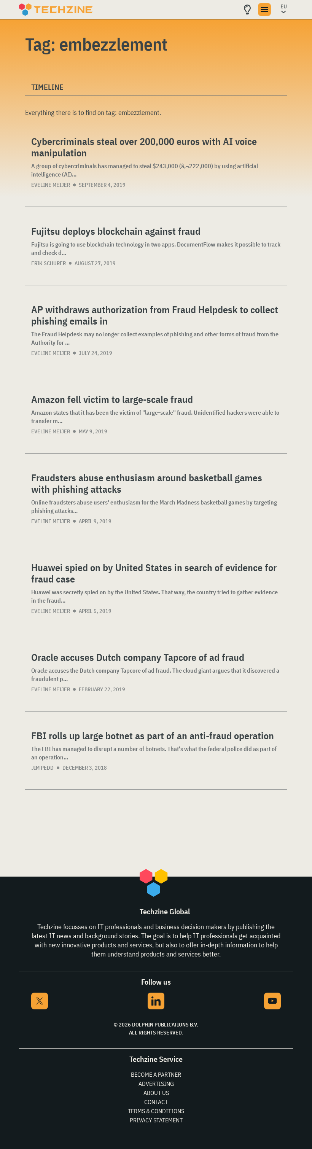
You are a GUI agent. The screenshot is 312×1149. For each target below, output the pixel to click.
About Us (156, 1092)
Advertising (156, 1083)
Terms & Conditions (156, 1111)
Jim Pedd (42, 767)
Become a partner (156, 1074)
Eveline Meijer (50, 184)
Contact (156, 1102)
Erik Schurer (48, 263)
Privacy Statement (156, 1120)
